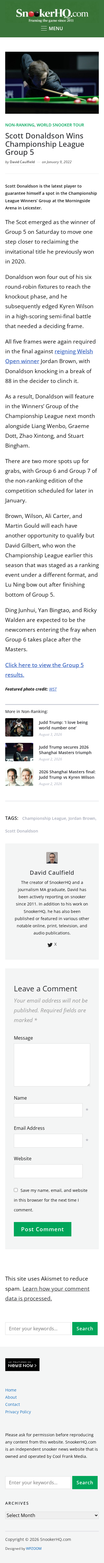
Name (20, 1098)
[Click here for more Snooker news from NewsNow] (22, 1365)
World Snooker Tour (60, 125)
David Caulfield (22, 161)
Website (22, 1158)
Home (10, 1390)
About (11, 1397)
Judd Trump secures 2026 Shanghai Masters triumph (65, 750)
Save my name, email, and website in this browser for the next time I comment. (51, 1200)
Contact (12, 1404)
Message (23, 1038)
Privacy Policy (18, 1411)
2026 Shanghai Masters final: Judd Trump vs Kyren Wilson (67, 774)
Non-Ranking (19, 125)
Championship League (44, 818)
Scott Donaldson (21, 831)
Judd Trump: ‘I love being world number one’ (63, 725)
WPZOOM (34, 1548)
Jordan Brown (81, 818)
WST (53, 689)
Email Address (29, 1128)
